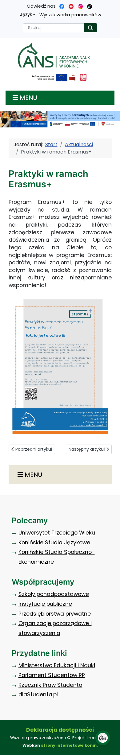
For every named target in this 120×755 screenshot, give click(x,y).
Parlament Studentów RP (51, 675)
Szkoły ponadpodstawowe (53, 594)
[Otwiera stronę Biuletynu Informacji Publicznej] (72, 77)
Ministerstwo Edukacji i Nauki (56, 665)
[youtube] (71, 6)
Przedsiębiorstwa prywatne (54, 613)
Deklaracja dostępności (60, 730)
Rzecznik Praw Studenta (50, 685)
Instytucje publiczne (45, 604)
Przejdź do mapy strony (4, 4)
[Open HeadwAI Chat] (102, 737)
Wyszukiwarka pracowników (70, 15)
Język (26, 14)
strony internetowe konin (69, 745)
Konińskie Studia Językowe (54, 542)
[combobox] (53, 27)
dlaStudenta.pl (38, 694)
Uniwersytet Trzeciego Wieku (56, 532)
